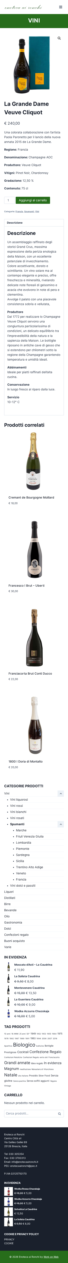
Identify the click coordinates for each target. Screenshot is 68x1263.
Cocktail (23, 1052)
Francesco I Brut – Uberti (26, 585)
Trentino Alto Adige (29, 867)
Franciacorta (53, 1057)
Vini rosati (17, 818)
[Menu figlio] (61, 824)
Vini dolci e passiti (22, 885)
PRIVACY (9, 1239)
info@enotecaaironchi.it (25, 1161)
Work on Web (51, 1256)
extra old (44, 1057)
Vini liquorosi (19, 799)
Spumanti (29, 211)
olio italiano (23, 1076)
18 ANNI (14, 1034)
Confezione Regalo (45, 1052)
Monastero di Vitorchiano (43, 1069)
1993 (33, 1038)
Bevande (10, 910)
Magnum (11, 1068)
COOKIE (8, 1243)
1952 (39, 1034)
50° (28, 1034)
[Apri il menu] (60, 7)
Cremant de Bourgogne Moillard (31, 497)
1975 (59, 1033)
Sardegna (23, 855)
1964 (54, 1034)
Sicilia (20, 861)
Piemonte (22, 848)
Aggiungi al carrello (33, 200)
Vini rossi (16, 805)
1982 (11, 1038)
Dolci (7, 928)
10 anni (7, 1034)
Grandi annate (17, 1062)
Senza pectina (19, 1081)
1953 (44, 1034)
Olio (7, 916)
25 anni (22, 1034)
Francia (19, 211)
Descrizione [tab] (14, 222)
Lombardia (23, 842)
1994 (38, 1038)
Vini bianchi (18, 812)
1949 (33, 1033)
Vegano (53, 1081)
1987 (17, 1038)
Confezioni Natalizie (13, 1057)
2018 (55, 1038)
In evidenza (53, 1063)
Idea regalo (37, 1063)
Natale (10, 1074)
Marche (21, 830)
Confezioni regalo (16, 934)
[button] (59, 38)
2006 (44, 1038)
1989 (22, 1038)
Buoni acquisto (14, 941)
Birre (7, 904)
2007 (49, 1038)
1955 (49, 1034)
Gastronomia (13, 922)
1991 (27, 1038)
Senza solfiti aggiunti (38, 1080)
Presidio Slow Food (39, 1075)
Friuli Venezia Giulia (30, 836)
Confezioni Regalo (31, 1057)
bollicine (40, 1046)
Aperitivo (8, 1046)
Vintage (7, 1086)
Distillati (9, 898)
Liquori (9, 891)
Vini (34, 20)
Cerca (60, 1114)
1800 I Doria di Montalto (26, 761)
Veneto (21, 873)
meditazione (25, 1069)
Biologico (24, 1045)
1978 (6, 1038)
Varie (7, 947)
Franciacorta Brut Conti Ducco (30, 673)
